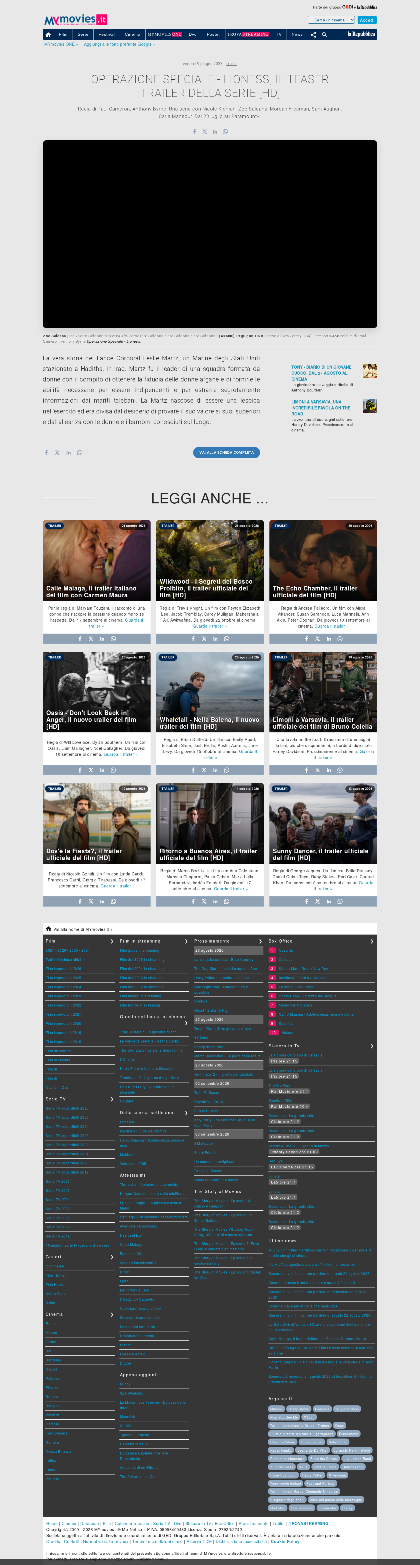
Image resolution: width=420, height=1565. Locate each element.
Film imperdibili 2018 (63, 1041)
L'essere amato (133, 1353)
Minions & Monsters (295, 1005)
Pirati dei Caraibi (324, 1458)
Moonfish (127, 1416)
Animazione (56, 1293)
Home (52, 1523)
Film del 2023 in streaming (142, 977)
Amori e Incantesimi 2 (138, 1262)
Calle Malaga (131, 1244)
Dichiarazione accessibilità (241, 1541)
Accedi (367, 20)
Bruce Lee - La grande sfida (292, 1115)
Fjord (124, 1280)
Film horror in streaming (140, 1005)
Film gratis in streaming (139, 950)
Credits (53, 1541)
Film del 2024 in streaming (142, 968)
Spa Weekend (132, 1393)
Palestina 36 (130, 1253)
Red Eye (276, 1160)
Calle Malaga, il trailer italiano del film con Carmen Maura (317, 1338)
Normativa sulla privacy (106, 1541)
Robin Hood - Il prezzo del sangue (308, 995)
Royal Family (281, 1450)
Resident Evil (131, 1235)
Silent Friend (205, 1152)
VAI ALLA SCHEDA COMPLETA (226, 452)
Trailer (231, 63)
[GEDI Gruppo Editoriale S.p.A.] (347, 7)
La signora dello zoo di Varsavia (296, 1054)
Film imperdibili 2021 (63, 1014)
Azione (51, 1302)
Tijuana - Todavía (134, 1434)
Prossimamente (254, 1523)
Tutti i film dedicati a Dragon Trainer (299, 1425)
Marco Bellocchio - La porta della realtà (227, 1055)
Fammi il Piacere (208, 1170)
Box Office (225, 1523)
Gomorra (322, 1409)
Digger (125, 1363)
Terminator (328, 1508)
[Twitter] (205, 131)
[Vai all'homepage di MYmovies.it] (76, 24)
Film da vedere (58, 1050)
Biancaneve (348, 1433)
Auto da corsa (281, 1466)
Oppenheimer (312, 1442)
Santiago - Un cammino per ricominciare (154, 1216)
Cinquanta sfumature (287, 1458)
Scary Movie (299, 1409)
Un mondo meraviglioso (214, 1161)
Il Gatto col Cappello (137, 1299)
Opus (339, 1425)
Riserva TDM (199, 1541)
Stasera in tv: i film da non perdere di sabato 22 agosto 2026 (320, 1315)
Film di (51, 1068)
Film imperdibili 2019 (63, 1032)
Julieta (274, 1176)
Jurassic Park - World (352, 1450)
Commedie (55, 1265)
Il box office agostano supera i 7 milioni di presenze (312, 1264)
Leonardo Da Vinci (312, 1450)
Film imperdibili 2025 (63, 977)
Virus (303, 1466)
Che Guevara (302, 1508)
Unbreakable (353, 1466)
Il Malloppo (203, 1143)
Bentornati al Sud (134, 1289)
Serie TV (161, 1523)
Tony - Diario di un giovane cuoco (148, 1031)
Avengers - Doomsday (138, 1226)
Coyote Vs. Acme (208, 1101)
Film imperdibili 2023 (63, 995)
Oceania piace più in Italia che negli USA (303, 1305)
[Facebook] (194, 131)
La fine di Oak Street (296, 986)
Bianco (126, 1344)
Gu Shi (125, 1425)
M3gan (309, 1417)
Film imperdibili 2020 (63, 1023)
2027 (50, 950)
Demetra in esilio (134, 1443)
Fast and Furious (321, 1483)
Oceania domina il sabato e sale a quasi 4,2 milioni (312, 1282)
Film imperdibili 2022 (63, 1005)
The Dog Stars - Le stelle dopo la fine (151, 1050)
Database (89, 1523)
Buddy (125, 1383)
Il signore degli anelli (287, 1499)
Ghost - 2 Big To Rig (211, 1010)
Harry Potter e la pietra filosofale (147, 1068)
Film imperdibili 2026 (63, 968)
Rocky (347, 1508)
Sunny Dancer (206, 1110)
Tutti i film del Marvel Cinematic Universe (304, 1491)
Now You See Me (284, 1417)
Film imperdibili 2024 (63, 986)
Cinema (69, 1523)
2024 (85, 950)
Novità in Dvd (57, 1087)
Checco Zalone (282, 1442)
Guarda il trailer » (210, 626)
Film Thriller (56, 1275)
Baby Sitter (338, 1442)
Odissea (286, 959)
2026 (62, 950)
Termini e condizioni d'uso (157, 1541)
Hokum (287, 1032)
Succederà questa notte (140, 1317)
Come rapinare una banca (216, 1179)
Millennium (337, 1475)
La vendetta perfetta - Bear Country (149, 1040)
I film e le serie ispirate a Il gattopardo (301, 1433)
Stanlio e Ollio (281, 1100)
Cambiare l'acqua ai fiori (140, 1308)
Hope (124, 1271)
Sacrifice (286, 1023)
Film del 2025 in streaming (142, 959)
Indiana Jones (325, 1466)
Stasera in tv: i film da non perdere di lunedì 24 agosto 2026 (319, 1273)
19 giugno (244, 336)
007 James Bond (357, 1458)
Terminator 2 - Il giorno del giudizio (149, 1077)
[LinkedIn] (215, 131)
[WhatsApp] (226, 131)
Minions (276, 1409)
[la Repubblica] (367, 7)
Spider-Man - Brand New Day (303, 968)
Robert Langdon (283, 1475)
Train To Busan (206, 1092)
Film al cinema (58, 1059)
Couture (127, 1100)
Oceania (127, 1121)
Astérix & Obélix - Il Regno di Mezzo (299, 1145)
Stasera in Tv (198, 1523)
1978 (258, 336)
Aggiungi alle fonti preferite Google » (119, 44)
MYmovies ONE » (61, 44)
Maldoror (127, 1154)
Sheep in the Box (208, 1046)
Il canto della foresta (137, 1335)
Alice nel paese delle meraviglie (336, 1499)
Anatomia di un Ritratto (139, 1467)
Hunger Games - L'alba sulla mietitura (152, 1193)
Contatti (71, 1541)
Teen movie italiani (285, 1483)
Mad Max (277, 1508)
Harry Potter (312, 1475)
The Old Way (279, 1085)
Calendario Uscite (132, 1523)
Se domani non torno (137, 1326)
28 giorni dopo (347, 1409)
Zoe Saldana (54, 336)
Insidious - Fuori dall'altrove (143, 1130)
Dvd (178, 1523)
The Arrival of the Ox (137, 1476)
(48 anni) (227, 336)
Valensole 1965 (133, 1163)
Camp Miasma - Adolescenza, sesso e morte (316, 1014)
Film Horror (55, 1284)
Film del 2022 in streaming (142, 986)
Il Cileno (127, 1059)
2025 (73, 950)
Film (107, 1523)
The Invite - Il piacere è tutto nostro (149, 1184)
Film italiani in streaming (140, 995)
